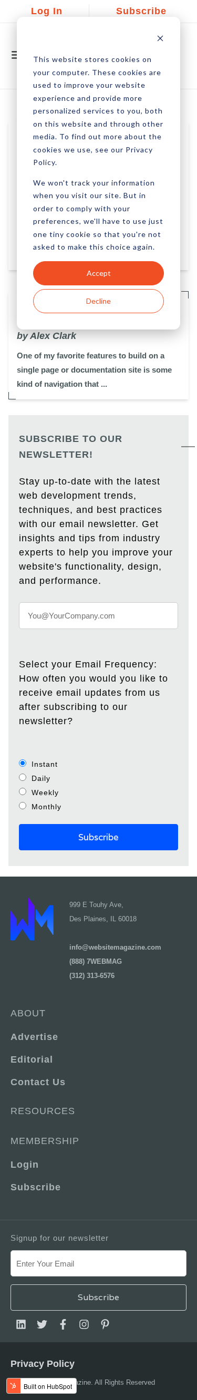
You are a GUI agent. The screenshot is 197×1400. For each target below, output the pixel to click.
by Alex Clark (46, 336)
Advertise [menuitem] (34, 1037)
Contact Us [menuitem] (38, 1082)
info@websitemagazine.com (115, 947)
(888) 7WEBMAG (95, 961)
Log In (47, 11)
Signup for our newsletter (60, 1237)
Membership (45, 1141)
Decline (98, 300)
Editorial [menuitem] (32, 1059)
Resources (43, 1111)
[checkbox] (98, 785)
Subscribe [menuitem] (36, 1187)
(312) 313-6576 (92, 976)
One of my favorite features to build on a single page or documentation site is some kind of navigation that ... (94, 369)
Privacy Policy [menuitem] (43, 1363)
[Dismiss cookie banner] (160, 39)
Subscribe (141, 11)
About (28, 1013)
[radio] (98, 764)
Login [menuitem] (25, 1164)
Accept (99, 273)
